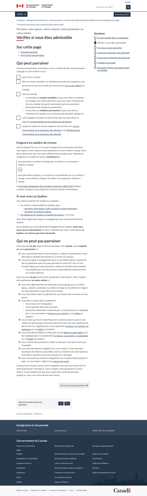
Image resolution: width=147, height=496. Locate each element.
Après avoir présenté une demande (113, 57)
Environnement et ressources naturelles (69, 454)
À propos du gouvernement (103, 446)
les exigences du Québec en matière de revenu (42, 215)
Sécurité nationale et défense (65, 458)
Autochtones (97, 458)
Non (67, 403)
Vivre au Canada (56, 20)
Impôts (19, 482)
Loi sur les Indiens (73, 85)
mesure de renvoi (61, 361)
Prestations (20, 473)
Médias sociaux (22, 490)
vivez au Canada (29, 94)
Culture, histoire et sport (63, 463)
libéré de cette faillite (73, 332)
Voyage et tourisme (23, 463)
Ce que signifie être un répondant (112, 38)
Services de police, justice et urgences (68, 468)
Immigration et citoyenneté (37, 20)
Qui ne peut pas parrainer (32, 55)
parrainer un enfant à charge (37, 211)
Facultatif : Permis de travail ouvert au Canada (113, 68)
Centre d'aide (21, 431)
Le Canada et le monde (63, 477)
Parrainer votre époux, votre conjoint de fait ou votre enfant (41, 24)
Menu (22, 14)
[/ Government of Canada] (34, 6)
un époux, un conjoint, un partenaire (71, 335)
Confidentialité (81, 490)
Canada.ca (20, 20)
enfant (77, 313)
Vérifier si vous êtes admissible (111, 43)
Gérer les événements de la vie (104, 473)
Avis (71, 490)
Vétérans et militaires (100, 463)
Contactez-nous (60, 431)
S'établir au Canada (106, 62)
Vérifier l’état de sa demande (103, 431)
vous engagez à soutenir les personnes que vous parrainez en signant (50, 119)
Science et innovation (100, 454)
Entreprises (20, 468)
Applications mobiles (39, 490)
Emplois (19, 454)
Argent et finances (61, 482)
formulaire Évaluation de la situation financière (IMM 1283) (46, 186)
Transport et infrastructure (64, 473)
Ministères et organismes (64, 446)
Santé (18, 477)
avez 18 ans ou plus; (31, 77)
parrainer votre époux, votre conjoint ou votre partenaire (50, 208)
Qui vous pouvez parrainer (109, 48)
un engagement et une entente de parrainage (51, 121)
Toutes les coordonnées (25, 446)
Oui (61, 403)
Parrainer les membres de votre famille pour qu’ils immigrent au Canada (91, 20)
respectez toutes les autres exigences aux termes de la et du (51, 130)
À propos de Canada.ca (58, 490)
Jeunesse (95, 468)
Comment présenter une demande (113, 53)
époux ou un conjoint (58, 313)
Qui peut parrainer (29, 52)
